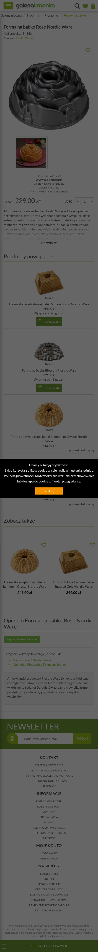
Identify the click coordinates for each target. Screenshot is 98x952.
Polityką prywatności (19, 475)
